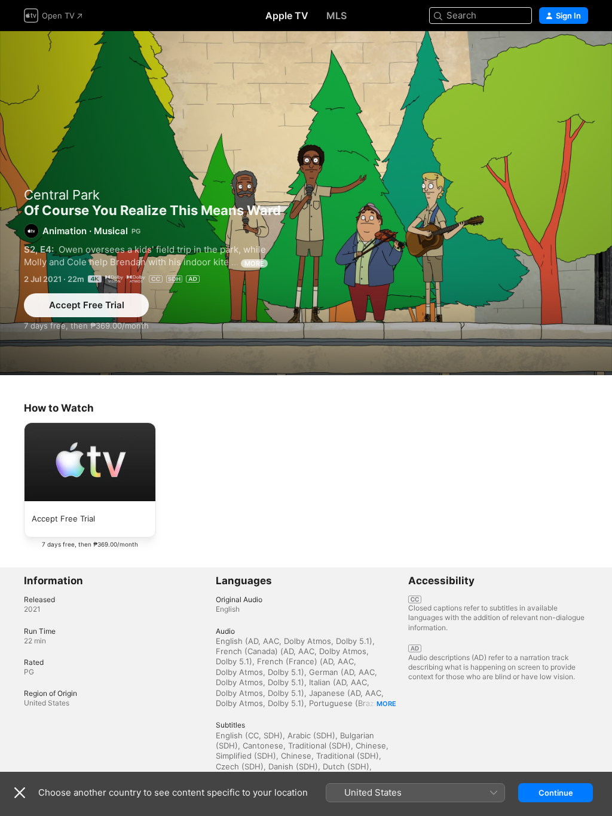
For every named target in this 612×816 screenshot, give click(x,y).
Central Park (62, 195)
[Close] (19, 792)
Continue (555, 792)
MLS (336, 16)
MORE (254, 263)
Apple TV (286, 16)
